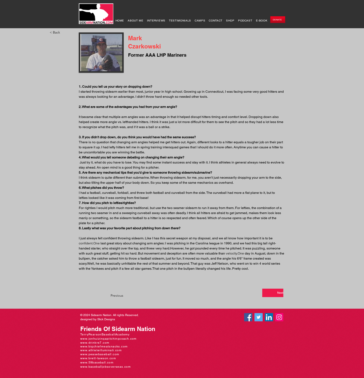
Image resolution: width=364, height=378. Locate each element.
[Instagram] (279, 317)
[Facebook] (248, 317)
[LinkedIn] (269, 317)
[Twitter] (258, 317)
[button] (64, 32)
